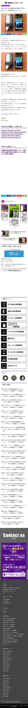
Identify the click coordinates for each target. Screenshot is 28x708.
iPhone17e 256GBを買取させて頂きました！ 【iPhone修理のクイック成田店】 (15, 400)
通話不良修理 (13, 152)
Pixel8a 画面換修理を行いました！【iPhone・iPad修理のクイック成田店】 (13, 512)
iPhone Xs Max (6, 130)
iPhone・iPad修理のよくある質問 (12, 587)
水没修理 (10, 154)
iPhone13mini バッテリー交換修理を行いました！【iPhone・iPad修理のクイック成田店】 (14, 468)
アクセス (5, 610)
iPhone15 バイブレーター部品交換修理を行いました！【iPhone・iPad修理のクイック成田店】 (14, 429)
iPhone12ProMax (8, 651)
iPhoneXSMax (7, 665)
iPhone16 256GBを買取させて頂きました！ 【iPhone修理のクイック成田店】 (14, 523)
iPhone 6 (13, 135)
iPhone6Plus (7, 689)
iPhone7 (6, 683)
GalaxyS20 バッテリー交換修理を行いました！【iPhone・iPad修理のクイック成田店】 (14, 406)
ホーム (4, 583)
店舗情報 (5, 585)
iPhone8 (6, 680)
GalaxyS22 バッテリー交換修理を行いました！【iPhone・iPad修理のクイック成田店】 (14, 395)
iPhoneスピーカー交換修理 (10, 630)
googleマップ (11, 265)
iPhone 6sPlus (15, 134)
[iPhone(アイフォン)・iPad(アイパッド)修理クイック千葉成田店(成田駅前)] (14, 3)
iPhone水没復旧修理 (8, 638)
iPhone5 (6, 696)
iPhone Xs (13, 130)
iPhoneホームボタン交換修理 (10, 632)
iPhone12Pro (7, 653)
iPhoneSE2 (6, 663)
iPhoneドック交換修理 (9, 626)
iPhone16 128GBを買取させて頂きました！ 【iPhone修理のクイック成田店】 (14, 517)
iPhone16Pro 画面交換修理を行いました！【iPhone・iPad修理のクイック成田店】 (13, 390)
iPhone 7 (7, 134)
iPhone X (6, 132)
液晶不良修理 (13, 150)
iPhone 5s (6, 137)
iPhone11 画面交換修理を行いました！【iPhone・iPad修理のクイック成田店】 (13, 501)
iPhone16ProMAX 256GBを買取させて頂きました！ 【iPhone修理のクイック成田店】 (14, 451)
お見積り (5, 612)
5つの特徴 (5, 608)
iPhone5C (6, 694)
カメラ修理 (5, 154)
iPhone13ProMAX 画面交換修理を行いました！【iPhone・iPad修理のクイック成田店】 (14, 422)
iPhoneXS (6, 669)
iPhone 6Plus (7, 135)
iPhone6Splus (7, 687)
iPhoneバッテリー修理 (9, 622)
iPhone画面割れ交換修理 (9, 618)
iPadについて (7, 643)
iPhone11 (6, 662)
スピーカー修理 (21, 152)
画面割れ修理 (5, 150)
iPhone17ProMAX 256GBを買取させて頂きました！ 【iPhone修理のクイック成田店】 (14, 435)
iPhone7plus (7, 682)
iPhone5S (6, 692)
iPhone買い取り (7, 603)
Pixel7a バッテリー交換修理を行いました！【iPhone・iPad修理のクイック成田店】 (14, 411)
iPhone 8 (19, 132)
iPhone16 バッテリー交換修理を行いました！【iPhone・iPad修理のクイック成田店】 (15, 479)
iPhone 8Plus (13, 132)
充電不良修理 (5, 152)
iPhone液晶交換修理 (8, 620)
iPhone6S (6, 685)
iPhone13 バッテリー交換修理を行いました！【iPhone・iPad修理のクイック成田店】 (14, 417)
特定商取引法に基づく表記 (10, 589)
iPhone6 (6, 691)
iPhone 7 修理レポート (5, 5)
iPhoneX (6, 671)
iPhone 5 (18, 137)
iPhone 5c (12, 137)
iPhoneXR (6, 667)
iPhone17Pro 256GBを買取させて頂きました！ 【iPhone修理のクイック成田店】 (14, 490)
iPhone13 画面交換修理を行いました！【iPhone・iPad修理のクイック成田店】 (13, 495)
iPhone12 (6, 656)
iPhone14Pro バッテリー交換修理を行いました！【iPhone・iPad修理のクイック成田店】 (14, 457)
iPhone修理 (6, 599)
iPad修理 (6, 601)
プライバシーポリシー (9, 591)
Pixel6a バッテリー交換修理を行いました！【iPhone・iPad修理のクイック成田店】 (14, 446)
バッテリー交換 (21, 150)
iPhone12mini (7, 654)
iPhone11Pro (7, 660)
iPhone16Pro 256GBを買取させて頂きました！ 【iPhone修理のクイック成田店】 (14, 473)
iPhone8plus (7, 678)
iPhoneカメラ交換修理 (9, 624)
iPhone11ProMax (8, 658)
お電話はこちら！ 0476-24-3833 (14, 253)
